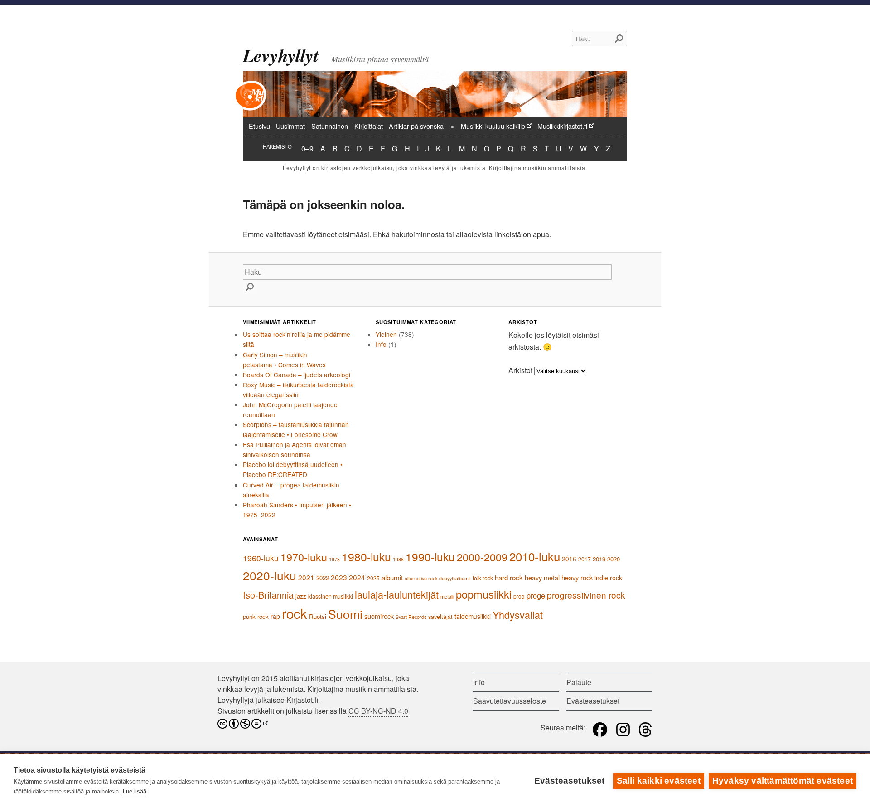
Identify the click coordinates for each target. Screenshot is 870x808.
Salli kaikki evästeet (659, 780)
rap (275, 616)
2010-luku (534, 556)
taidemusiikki (472, 616)
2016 (569, 558)
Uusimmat (290, 126)
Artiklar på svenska (416, 126)
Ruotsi (317, 616)
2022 (322, 578)
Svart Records (411, 616)
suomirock (379, 616)
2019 (599, 559)
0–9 (307, 148)
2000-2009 (482, 557)
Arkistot (520, 370)
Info (381, 344)
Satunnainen (329, 126)
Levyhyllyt (281, 55)
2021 (306, 577)
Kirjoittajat (368, 126)
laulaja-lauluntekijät (397, 594)
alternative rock (421, 578)
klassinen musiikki (330, 596)
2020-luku (269, 575)
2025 (373, 578)
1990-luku (430, 557)
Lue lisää (134, 791)
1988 (398, 559)
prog (519, 596)
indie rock (608, 577)
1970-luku (303, 557)
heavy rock (577, 577)
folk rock (483, 578)
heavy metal (542, 577)
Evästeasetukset (569, 780)
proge (536, 595)
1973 (334, 559)
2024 (357, 577)
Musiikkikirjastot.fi (562, 126)
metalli (447, 596)
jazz (300, 596)
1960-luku (261, 558)
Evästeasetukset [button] (592, 701)
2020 (613, 559)
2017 (584, 559)
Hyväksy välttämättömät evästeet (782, 780)
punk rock (256, 616)
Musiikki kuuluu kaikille (493, 126)
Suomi (345, 614)
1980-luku (366, 557)
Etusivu (259, 126)
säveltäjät (440, 616)
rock (294, 613)
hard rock (509, 577)
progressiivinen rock (586, 595)
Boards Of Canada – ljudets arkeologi (296, 374)
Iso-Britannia (268, 594)
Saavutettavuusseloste (509, 701)
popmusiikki (484, 594)
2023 (339, 577)
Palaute (578, 682)
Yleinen (386, 334)
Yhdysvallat (518, 615)
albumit (392, 577)
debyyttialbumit (455, 578)
